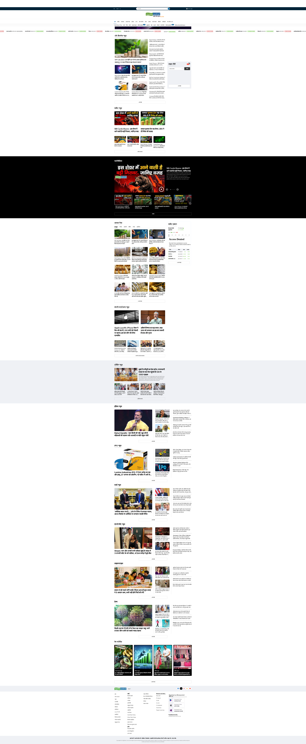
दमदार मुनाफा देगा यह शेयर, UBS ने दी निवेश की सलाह (152, 130)
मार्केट (118, 21)
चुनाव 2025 (129, 722)
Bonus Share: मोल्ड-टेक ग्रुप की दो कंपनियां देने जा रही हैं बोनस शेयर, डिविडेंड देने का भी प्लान (122, 77)
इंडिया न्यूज (118, 406)
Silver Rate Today (131, 717)
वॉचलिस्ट (116, 709)
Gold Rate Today (131, 714)
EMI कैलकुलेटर (130, 731)
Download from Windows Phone (176, 710)
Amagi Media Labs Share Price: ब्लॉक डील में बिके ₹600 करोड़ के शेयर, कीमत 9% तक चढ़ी (159, 146)
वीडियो (159, 21)
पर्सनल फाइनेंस (118, 719)
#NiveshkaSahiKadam (180, 25)
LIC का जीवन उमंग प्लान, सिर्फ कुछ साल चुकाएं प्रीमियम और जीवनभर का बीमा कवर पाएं (122, 294)
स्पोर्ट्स (158, 25)
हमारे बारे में (132, 738)
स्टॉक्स (128, 700)
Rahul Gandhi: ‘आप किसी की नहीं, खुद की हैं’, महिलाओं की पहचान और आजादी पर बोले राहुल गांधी (156, 54)
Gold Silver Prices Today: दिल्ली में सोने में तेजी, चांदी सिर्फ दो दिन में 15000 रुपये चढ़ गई (157, 277)
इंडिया (133, 21)
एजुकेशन (148, 25)
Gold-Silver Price (118, 25)
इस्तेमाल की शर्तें (160, 738)
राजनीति (116, 701)
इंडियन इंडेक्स (140, 25)
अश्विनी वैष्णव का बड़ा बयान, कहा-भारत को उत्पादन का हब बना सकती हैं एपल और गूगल (152, 330)
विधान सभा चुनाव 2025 (132, 724)
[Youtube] (190, 688)
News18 (158, 695)
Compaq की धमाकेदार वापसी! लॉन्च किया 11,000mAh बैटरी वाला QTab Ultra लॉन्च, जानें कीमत (156, 97)
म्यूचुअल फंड (117, 722)
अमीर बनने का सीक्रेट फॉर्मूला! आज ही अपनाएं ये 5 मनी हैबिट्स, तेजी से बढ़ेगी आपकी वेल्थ (139, 277)
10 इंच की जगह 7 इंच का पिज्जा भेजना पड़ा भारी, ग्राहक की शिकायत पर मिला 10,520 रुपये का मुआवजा (133, 393)
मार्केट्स (116, 706)
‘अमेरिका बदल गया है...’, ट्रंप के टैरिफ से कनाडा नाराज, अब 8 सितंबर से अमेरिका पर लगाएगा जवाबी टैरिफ (156, 45)
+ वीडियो (153, 213)
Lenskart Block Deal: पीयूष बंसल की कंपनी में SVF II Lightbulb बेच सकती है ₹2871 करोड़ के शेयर (139, 93)
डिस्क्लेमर (147, 738)
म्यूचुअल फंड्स (130, 705)
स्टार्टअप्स (129, 712)
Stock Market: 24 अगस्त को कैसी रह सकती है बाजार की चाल (146, 146)
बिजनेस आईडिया (130, 719)
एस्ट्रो (154, 25)
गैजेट (127, 25)
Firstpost (158, 698)
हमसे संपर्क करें (138, 738)
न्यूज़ (116, 699)
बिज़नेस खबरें (130, 695)
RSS (187, 688)
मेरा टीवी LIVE (170, 21)
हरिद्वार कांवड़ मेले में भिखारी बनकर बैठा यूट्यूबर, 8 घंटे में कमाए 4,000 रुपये (119, 393)
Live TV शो (117, 712)
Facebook (178, 688)
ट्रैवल (149, 21)
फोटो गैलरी (154, 21)
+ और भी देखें (179, 262)
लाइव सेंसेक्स (145, 694)
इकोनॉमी (129, 703)
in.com (158, 703)
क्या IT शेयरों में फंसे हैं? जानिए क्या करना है (133, 145)
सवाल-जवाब (145, 703)
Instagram (184, 688)
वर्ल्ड (124, 25)
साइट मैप (169, 738)
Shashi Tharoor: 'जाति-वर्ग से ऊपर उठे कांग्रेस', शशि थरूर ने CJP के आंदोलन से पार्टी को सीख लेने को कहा (156, 64)
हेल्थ (146, 21)
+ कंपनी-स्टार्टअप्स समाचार (139, 355)
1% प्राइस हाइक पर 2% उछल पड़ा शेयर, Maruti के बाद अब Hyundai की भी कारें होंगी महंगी (159, 350)
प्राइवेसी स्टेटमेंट (153, 738)
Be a (162, 16)
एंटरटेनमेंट (162, 25)
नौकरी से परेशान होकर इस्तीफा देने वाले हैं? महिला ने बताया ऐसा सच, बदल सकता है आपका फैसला (146, 393)
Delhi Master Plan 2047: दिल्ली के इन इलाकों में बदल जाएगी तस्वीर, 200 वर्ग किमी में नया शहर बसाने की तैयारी (122, 259)
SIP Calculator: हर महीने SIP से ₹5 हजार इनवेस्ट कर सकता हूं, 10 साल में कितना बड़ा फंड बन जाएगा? (130, 61)
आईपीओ (129, 710)
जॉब (151, 25)
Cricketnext (159, 705)
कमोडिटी (164, 21)
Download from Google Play (176, 700)
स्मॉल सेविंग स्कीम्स (147, 698)
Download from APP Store (176, 705)
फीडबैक (143, 738)
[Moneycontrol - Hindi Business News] (153, 15)
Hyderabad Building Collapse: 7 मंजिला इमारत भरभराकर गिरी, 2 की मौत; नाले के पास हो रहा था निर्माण (157, 87)
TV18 (157, 700)
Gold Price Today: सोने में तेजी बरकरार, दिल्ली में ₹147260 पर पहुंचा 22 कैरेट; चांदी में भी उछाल (121, 277)
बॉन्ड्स (144, 701)
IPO (136, 21)
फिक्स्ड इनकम (117, 717)
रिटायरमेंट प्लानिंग (130, 728)
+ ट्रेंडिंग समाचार (140, 398)
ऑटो (130, 25)
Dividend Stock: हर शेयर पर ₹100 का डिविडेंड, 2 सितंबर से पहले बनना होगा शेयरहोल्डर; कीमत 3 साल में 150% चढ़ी (157, 59)
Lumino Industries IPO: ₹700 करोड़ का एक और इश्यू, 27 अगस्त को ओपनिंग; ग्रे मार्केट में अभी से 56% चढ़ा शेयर (122, 93)
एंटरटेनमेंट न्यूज (119, 524)
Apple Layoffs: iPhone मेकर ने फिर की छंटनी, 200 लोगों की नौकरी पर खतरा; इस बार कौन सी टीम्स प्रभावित (157, 83)
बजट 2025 (117, 696)
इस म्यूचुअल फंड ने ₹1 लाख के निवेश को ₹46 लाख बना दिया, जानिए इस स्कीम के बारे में (139, 77)
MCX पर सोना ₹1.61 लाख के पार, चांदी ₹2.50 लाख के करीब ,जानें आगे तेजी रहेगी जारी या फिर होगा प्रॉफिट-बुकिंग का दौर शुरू (140, 294)
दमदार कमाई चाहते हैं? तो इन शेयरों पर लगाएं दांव (119, 145)
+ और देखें (179, 85)
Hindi (117, 8)
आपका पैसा (128, 21)
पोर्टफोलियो (117, 704)
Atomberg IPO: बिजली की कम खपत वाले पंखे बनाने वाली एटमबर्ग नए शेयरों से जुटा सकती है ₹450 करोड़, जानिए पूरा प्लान (157, 92)
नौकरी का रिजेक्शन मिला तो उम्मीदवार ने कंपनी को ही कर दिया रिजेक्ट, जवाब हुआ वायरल (158, 393)
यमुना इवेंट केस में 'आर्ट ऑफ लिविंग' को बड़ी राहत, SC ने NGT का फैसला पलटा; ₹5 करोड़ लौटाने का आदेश (157, 68)
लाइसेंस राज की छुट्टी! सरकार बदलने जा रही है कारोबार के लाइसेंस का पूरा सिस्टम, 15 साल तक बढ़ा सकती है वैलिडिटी (132, 350)
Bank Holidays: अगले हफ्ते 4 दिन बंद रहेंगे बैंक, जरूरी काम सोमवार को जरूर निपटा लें (157, 40)
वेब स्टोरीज (141, 21)
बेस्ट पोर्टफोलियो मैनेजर (147, 696)
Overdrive (158, 707)
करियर (165, 738)
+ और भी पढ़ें (140, 301)
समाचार (122, 21)
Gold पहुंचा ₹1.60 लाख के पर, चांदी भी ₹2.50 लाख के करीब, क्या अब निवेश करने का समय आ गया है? (157, 294)
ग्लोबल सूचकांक (168, 25)
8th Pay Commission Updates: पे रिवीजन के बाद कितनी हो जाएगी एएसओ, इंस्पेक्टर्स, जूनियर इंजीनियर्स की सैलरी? (157, 78)
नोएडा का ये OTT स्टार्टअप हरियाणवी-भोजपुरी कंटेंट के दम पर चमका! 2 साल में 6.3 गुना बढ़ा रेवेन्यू (145, 350)
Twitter (181, 688)
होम (115, 21)
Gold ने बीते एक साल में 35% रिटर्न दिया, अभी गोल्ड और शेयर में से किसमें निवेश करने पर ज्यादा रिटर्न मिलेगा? (157, 259)
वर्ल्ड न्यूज (117, 485)
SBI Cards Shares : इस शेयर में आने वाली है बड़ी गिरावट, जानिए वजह (126, 130)
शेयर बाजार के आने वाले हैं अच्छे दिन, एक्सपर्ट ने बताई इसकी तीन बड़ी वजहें (156, 50)
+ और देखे (140, 102)
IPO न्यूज (117, 446)
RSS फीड (174, 738)
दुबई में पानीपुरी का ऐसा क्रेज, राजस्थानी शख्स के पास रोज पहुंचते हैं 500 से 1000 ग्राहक (152, 372)
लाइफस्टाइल (134, 25)
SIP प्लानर (129, 733)
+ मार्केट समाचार (139, 151)
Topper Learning (160, 710)
